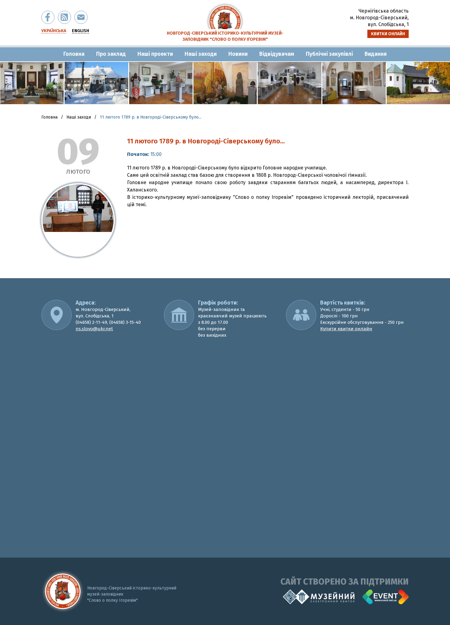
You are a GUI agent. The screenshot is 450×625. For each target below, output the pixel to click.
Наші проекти (155, 54)
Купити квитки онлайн (346, 328)
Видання (376, 54)
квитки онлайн (388, 33)
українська (53, 30)
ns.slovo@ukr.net (94, 328)
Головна (73, 54)
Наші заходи (201, 54)
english (80, 30)
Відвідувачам (276, 54)
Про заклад (111, 54)
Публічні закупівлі (329, 54)
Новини (238, 54)
